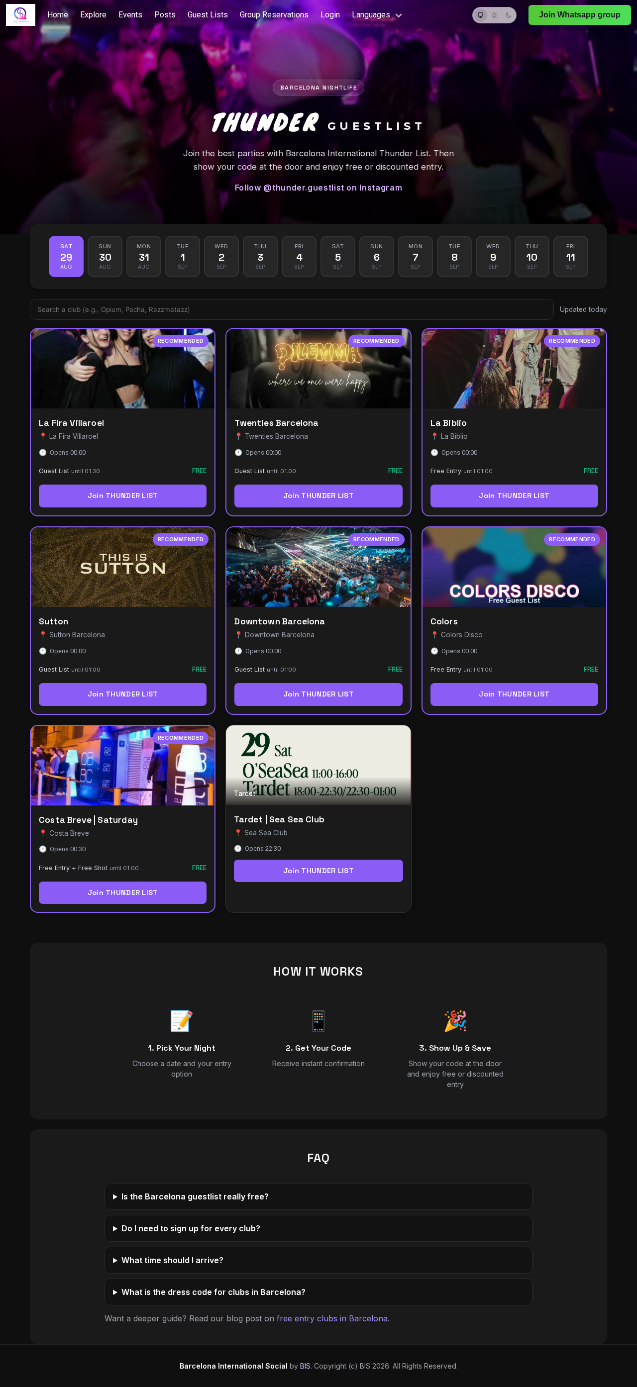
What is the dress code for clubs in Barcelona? (213, 1292)
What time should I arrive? (172, 1260)
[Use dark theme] (508, 15)
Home (57, 14)
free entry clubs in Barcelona (332, 1318)
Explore (93, 14)
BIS (305, 1366)
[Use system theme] (480, 15)
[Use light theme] (494, 15)
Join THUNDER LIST (123, 495)
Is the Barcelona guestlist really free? (195, 1196)
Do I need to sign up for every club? (190, 1228)
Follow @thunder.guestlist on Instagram (318, 188)
